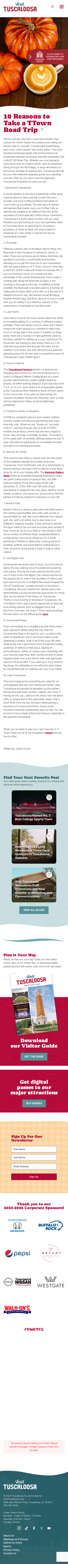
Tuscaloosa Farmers (20, 369)
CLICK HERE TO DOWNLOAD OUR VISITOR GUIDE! (55, 56)
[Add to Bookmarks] (42, 129)
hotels (49, 732)
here (45, 614)
